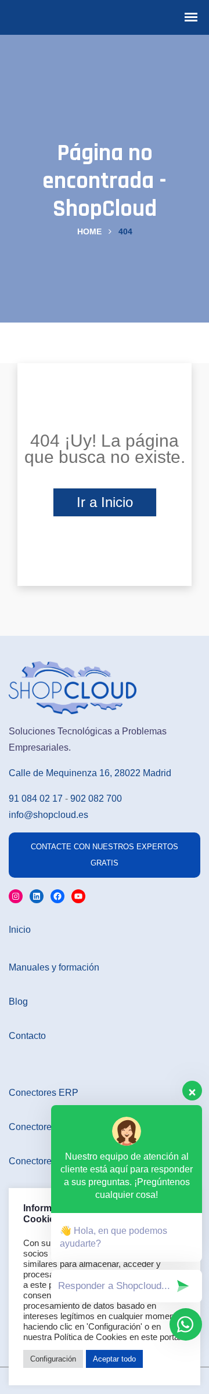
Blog (18, 1001)
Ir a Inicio (105, 502)
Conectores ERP (43, 1093)
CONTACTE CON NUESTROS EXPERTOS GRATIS (104, 854)
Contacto (27, 1036)
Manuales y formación (54, 967)
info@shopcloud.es (48, 815)
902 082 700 (96, 798)
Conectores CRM (44, 1161)
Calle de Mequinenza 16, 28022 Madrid (90, 773)
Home (89, 231)
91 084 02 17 (36, 798)
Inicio (20, 930)
